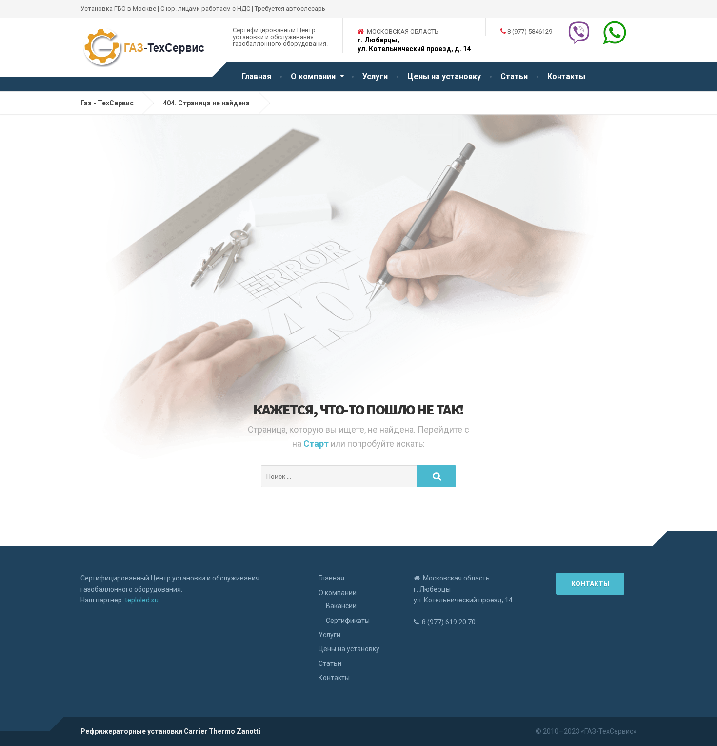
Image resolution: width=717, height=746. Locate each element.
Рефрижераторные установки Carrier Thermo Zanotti (170, 731)
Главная (256, 76)
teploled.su (142, 600)
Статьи (514, 76)
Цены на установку (444, 76)
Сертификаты (348, 620)
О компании (313, 76)
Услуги (375, 76)
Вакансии (341, 606)
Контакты (566, 76)
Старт (317, 443)
